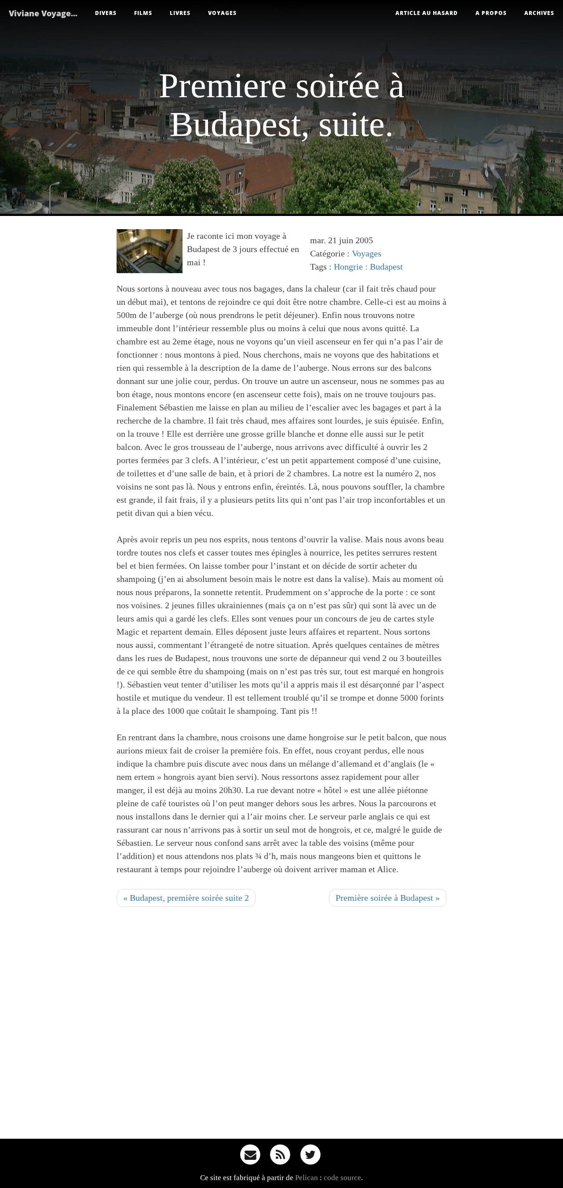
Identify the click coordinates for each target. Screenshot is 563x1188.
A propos (491, 13)
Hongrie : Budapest (368, 266)
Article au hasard (426, 13)
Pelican (306, 1177)
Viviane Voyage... (43, 13)
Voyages (222, 13)
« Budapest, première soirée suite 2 (186, 898)
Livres (180, 13)
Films (143, 13)
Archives (539, 13)
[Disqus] (281, 1026)
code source (342, 1177)
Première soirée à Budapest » (388, 898)
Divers (106, 13)
